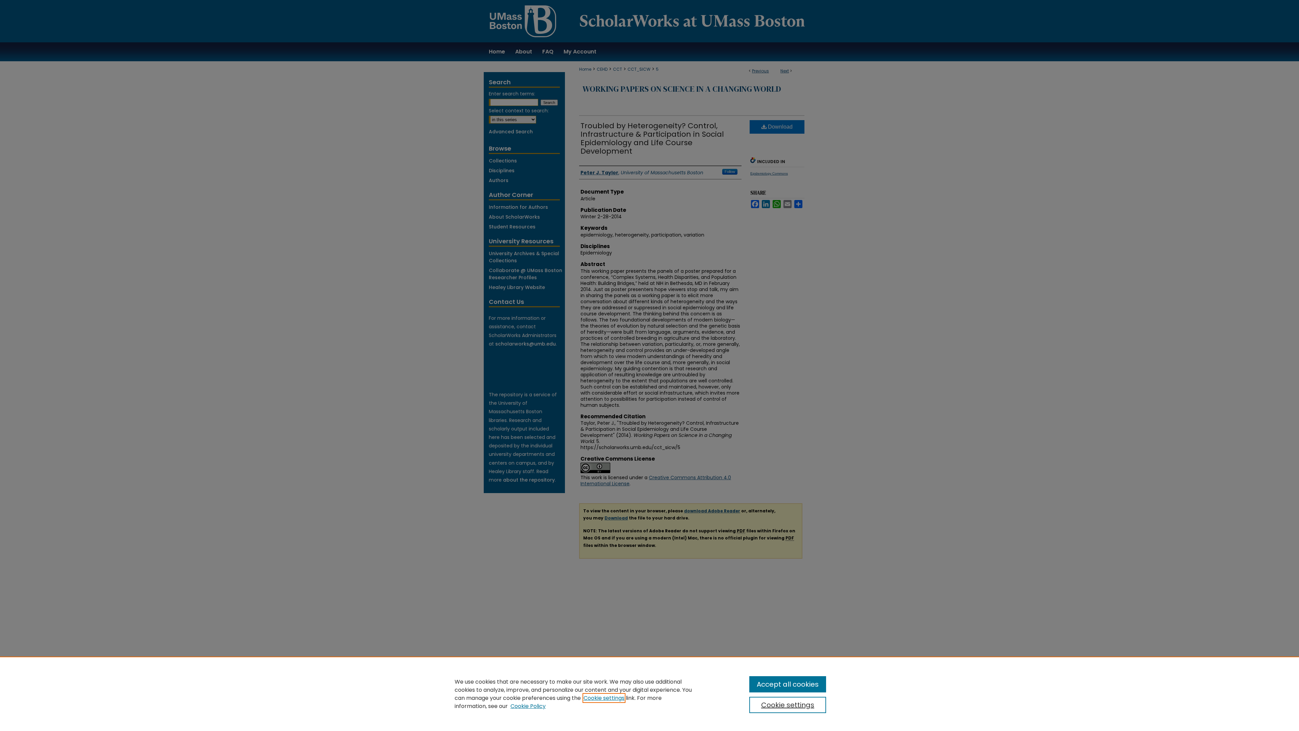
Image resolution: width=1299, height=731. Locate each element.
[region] (649, 694)
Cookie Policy (528, 706)
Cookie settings (604, 698)
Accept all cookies (788, 684)
